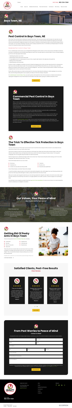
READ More (36, 310)
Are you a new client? (13, 352)
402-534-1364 (63, 2)
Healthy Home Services (42, 387)
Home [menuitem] (21, 6)
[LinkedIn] (61, 385)
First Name (11, 339)
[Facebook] (56, 385)
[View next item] (37, 306)
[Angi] (67, 385)
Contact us (36, 80)
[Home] (7, 5)
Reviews (19, 2)
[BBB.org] (64, 385)
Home (39, 385)
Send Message (36, 369)
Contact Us (40, 393)
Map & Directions (23, 388)
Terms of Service (54, 366)
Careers (39, 391)
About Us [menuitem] (26, 6)
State (28, 349)
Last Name (38, 339)
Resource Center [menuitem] (64, 6)
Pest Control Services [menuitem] (43, 6)
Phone (11, 342)
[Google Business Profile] (59, 385)
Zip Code (47, 349)
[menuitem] (5, 406)
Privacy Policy (48, 366)
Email (38, 342)
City (10, 349)
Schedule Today (36, 126)
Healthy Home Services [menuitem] (33, 6)
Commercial (40, 389)
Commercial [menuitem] (51, 6)
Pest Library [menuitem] (57, 6)
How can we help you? (13, 359)
